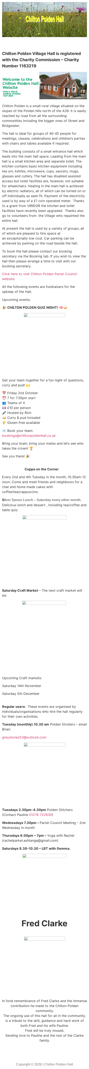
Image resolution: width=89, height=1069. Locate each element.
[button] (44, 44)
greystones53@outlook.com (24, 737)
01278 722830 (40, 815)
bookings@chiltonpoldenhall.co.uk (29, 435)
